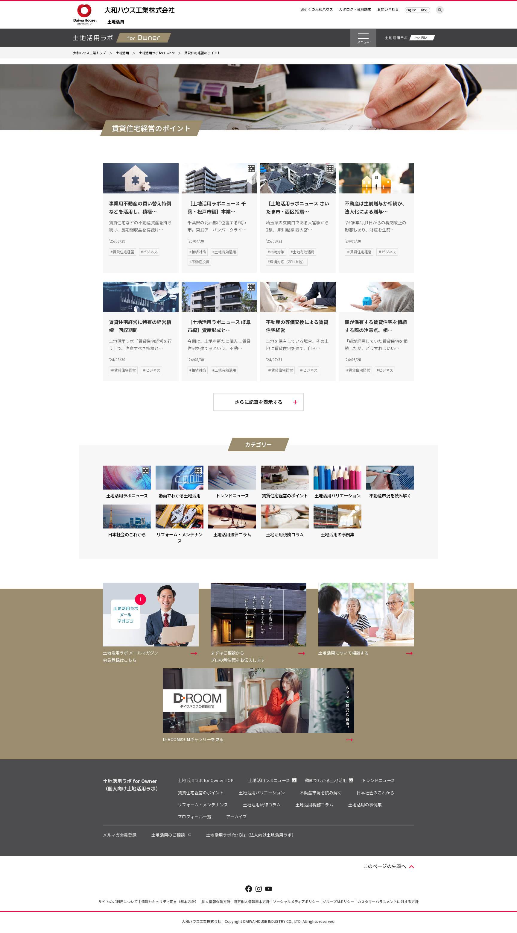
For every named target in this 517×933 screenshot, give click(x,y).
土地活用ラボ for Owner (156, 52)
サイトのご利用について (118, 901)
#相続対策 (197, 251)
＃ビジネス (387, 251)
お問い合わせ (388, 9)
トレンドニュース (378, 780)
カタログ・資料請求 (355, 9)
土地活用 (115, 22)
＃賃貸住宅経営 (359, 251)
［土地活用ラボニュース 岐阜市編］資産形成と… (219, 326)
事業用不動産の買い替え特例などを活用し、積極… (140, 207)
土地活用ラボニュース (269, 780)
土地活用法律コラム (262, 805)
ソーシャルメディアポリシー (296, 901)
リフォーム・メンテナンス (203, 805)
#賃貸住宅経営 (122, 251)
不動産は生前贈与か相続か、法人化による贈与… (376, 207)
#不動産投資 (199, 261)
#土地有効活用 (224, 251)
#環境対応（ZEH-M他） (287, 261)
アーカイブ (236, 817)
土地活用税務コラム (314, 805)
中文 (424, 9)
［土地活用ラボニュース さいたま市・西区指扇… (297, 207)
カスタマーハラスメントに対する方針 (388, 901)
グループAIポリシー (338, 901)
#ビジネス (149, 251)
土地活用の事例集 (365, 805)
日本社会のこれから (375, 793)
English (411, 9)
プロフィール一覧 (194, 817)
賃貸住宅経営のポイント (201, 793)
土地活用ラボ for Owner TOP (205, 780)
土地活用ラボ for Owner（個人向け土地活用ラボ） (131, 784)
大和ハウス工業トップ (89, 52)
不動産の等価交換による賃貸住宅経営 (297, 326)
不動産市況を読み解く (321, 793)
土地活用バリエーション (262, 793)
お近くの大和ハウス (317, 9)
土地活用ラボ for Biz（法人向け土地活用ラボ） (251, 835)
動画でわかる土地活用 (326, 780)
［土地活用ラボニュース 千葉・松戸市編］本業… (217, 207)
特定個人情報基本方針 (252, 901)
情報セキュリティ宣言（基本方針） (169, 901)
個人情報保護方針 (216, 901)
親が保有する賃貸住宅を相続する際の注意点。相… (376, 326)
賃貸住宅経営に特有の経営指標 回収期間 (140, 326)
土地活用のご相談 (168, 835)
